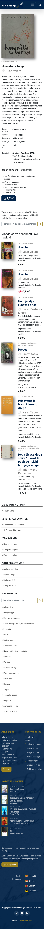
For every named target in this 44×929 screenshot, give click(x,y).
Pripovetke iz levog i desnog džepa (27, 404)
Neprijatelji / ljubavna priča (27, 303)
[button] (40, 4)
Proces (22, 349)
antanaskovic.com (25, 921)
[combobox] (19, 224)
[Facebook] (22, 913)
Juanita (23, 247)
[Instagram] (27, 913)
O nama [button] (6, 769)
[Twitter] (16, 913)
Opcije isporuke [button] (9, 864)
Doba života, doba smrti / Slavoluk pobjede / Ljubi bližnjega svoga (30, 460)
